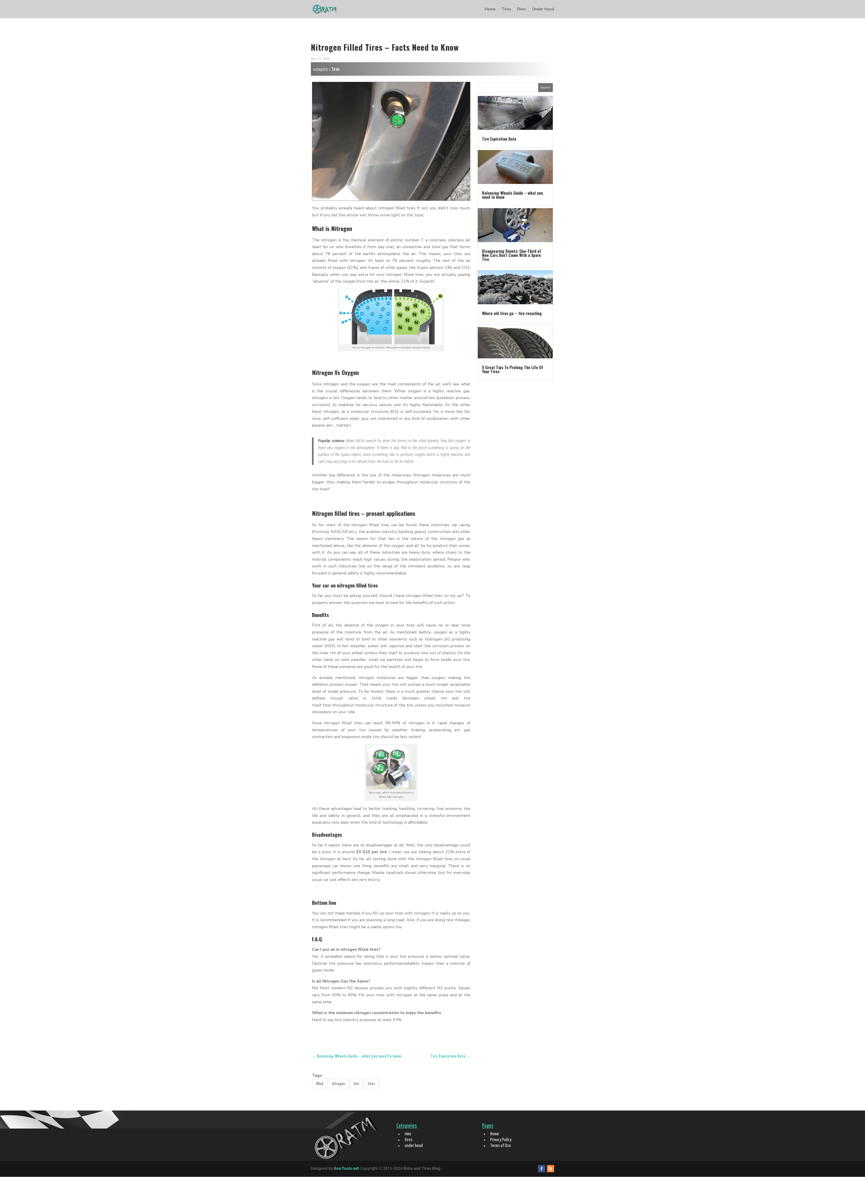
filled (319, 1083)
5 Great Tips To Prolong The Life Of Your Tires (512, 369)
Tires (506, 9)
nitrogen (338, 1083)
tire (356, 1083)
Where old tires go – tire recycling (512, 313)
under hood (414, 1145)
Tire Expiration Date (499, 139)
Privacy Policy (501, 1140)
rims (408, 1134)
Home (490, 9)
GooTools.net (346, 1168)
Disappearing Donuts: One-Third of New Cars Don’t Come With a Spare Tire (511, 255)
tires (371, 1083)
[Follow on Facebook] (541, 1168)
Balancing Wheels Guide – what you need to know (512, 195)
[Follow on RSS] (550, 1168)
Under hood (543, 9)
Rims (521, 9)
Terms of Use (500, 1145)
